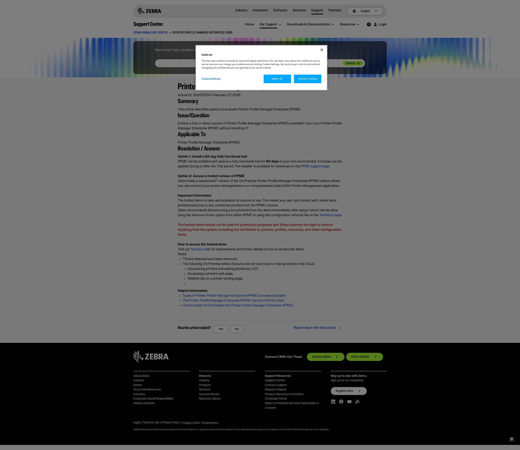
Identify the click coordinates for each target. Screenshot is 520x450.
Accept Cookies (307, 79)
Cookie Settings (211, 78)
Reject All (277, 79)
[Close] (321, 49)
